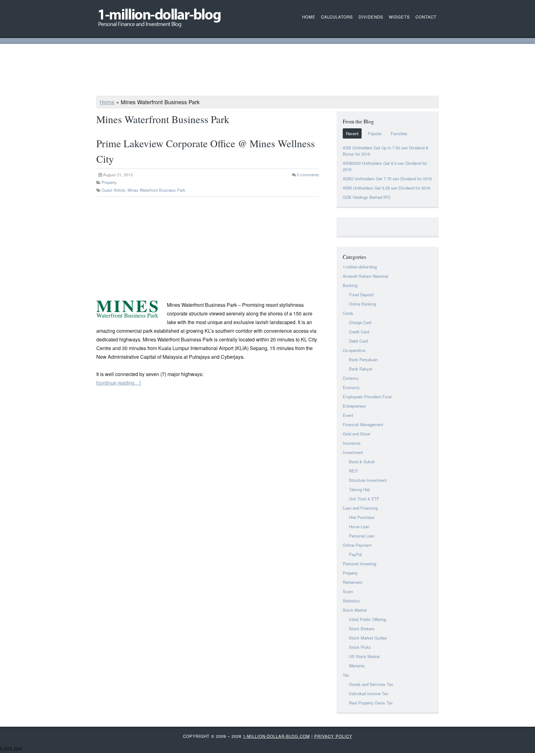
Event (348, 415)
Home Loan (359, 526)
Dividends (371, 17)
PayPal (355, 554)
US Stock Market (364, 656)
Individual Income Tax (368, 693)
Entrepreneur (354, 406)
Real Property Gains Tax (371, 703)
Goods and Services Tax (371, 684)
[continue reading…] (118, 382)
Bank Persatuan (363, 359)
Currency (351, 378)
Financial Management (363, 424)
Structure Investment (368, 480)
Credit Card (359, 332)
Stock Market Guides (368, 638)
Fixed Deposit (361, 294)
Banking (350, 285)
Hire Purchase (361, 517)
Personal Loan (362, 536)
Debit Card (358, 341)
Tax (346, 675)
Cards (348, 313)
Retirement (352, 582)
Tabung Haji (359, 489)
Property (109, 182)
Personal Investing (359, 564)
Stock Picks (360, 647)
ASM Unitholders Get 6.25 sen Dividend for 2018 (386, 188)
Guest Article (113, 190)
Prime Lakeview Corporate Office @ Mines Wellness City (205, 150)
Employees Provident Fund (367, 397)
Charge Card (360, 322)
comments (308, 175)
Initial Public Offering (367, 619)
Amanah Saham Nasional (365, 276)
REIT (353, 471)
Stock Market (355, 610)
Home (107, 102)
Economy (351, 387)
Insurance (351, 443)
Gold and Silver (356, 434)
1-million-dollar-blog (360, 267)
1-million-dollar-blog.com (276, 736)
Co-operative (354, 350)
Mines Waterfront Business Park (156, 190)
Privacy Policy (333, 736)
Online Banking (362, 304)
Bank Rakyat (360, 369)
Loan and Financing (360, 508)
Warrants (357, 666)
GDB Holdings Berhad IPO (366, 197)
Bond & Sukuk (362, 461)
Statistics (351, 601)
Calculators (337, 17)
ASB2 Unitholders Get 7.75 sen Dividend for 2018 (387, 179)
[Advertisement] (267, 71)
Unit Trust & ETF (364, 499)
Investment (353, 452)
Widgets (399, 17)
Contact (426, 17)
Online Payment (357, 545)
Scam (348, 591)
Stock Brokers (362, 628)
